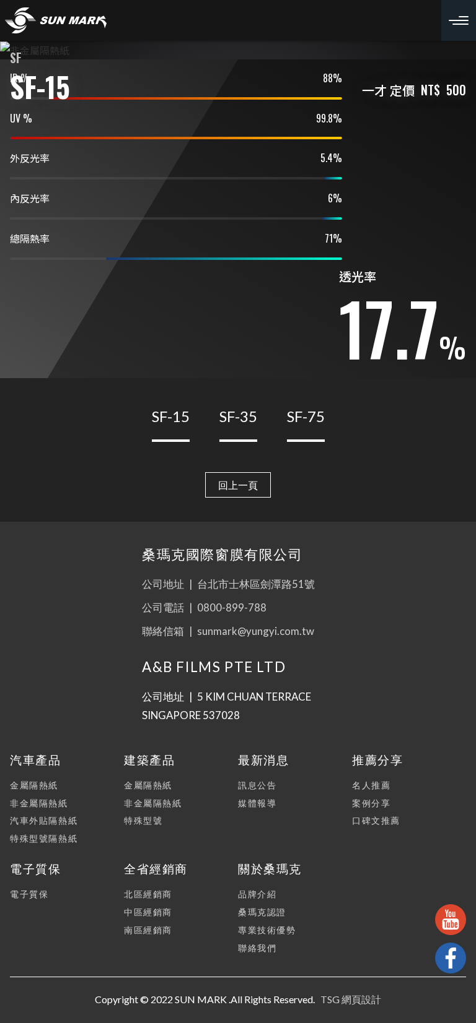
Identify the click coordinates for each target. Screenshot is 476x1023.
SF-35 (238, 416)
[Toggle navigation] (458, 20)
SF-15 (171, 416)
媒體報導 (257, 803)
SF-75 (306, 416)
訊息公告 (257, 785)
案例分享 (371, 803)
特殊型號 (143, 820)
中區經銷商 (148, 912)
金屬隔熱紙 (34, 785)
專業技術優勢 (267, 930)
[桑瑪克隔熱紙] (56, 20)
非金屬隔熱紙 (39, 803)
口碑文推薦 (376, 820)
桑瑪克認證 (262, 912)
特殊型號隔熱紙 (43, 838)
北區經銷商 (148, 894)
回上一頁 (238, 485)
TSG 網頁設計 (350, 999)
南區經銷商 (148, 930)
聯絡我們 (257, 948)
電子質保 (29, 894)
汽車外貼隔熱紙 (43, 820)
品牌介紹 (257, 894)
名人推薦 (371, 785)
